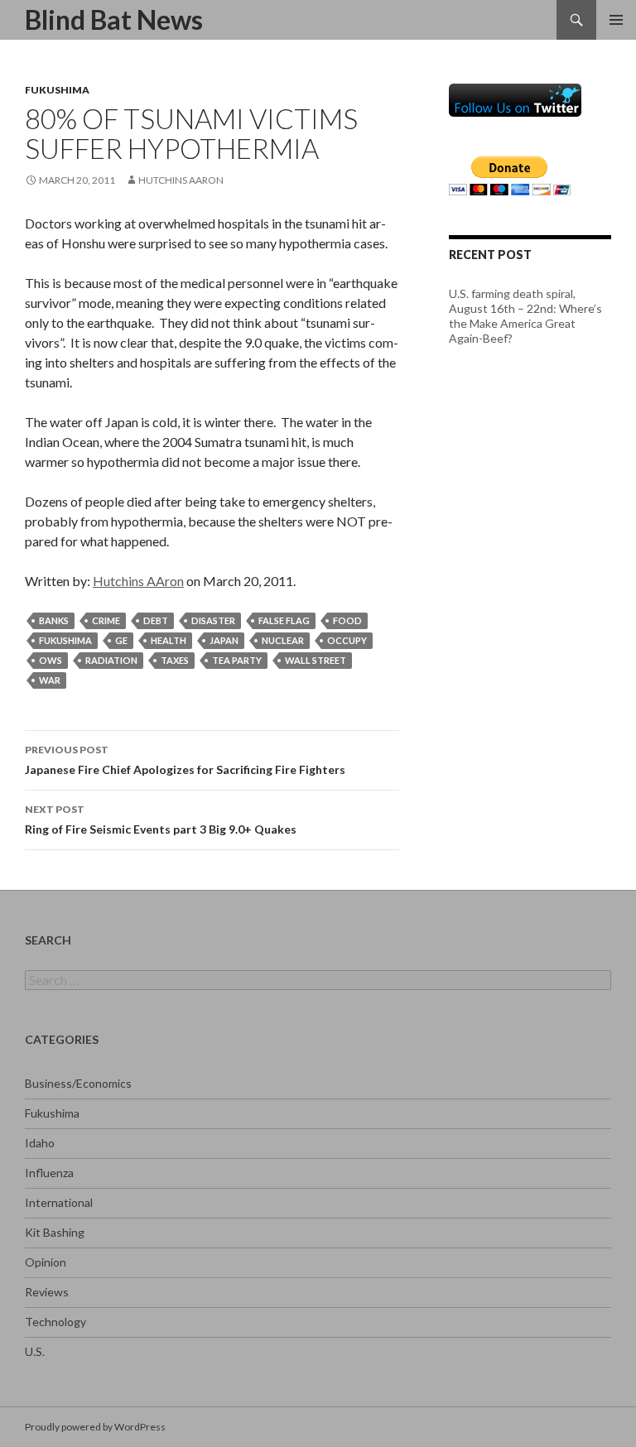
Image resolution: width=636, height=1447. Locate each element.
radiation (111, 660)
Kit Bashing (54, 1232)
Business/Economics (78, 1083)
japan (224, 640)
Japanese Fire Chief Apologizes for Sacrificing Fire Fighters (185, 759)
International (59, 1202)
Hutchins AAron (181, 180)
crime (106, 620)
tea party (237, 660)
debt (155, 620)
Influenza (49, 1173)
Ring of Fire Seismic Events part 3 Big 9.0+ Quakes (160, 819)
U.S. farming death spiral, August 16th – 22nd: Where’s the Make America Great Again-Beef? (525, 315)
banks (54, 620)
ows (50, 660)
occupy (347, 640)
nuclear (283, 640)
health (168, 640)
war (49, 680)
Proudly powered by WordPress (95, 1427)
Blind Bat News (114, 19)
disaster (213, 620)
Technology (55, 1322)
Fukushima (57, 90)
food (347, 620)
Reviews (47, 1292)
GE (121, 640)
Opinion (45, 1262)
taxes (175, 660)
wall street (315, 660)
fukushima (65, 640)
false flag (284, 620)
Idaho (40, 1143)
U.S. (35, 1351)
